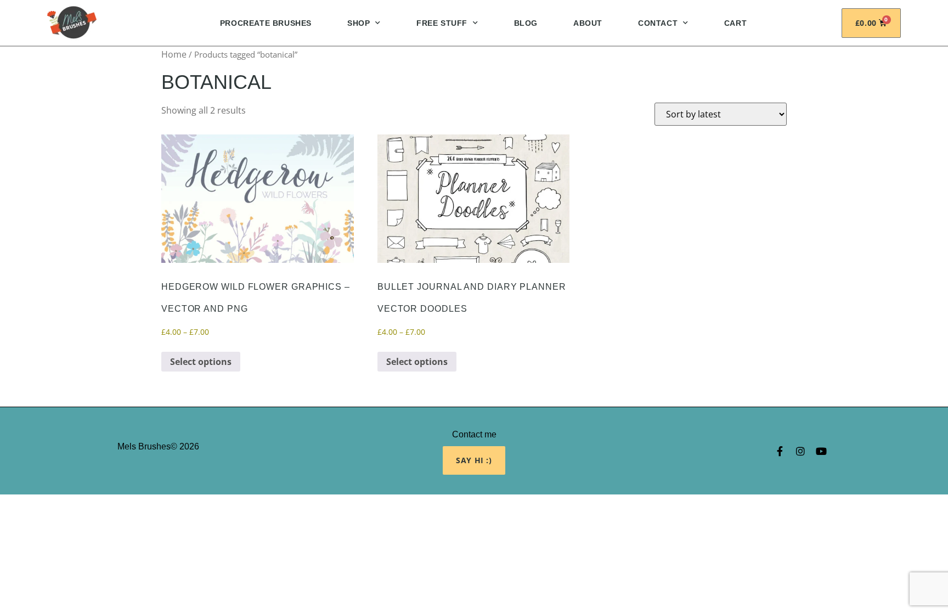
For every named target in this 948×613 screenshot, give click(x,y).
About (587, 23)
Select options (201, 362)
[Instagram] (800, 451)
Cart (735, 23)
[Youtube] (821, 451)
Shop (358, 23)
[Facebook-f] (780, 451)
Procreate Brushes (266, 23)
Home (174, 54)
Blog (526, 23)
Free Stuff (441, 23)
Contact (658, 23)
